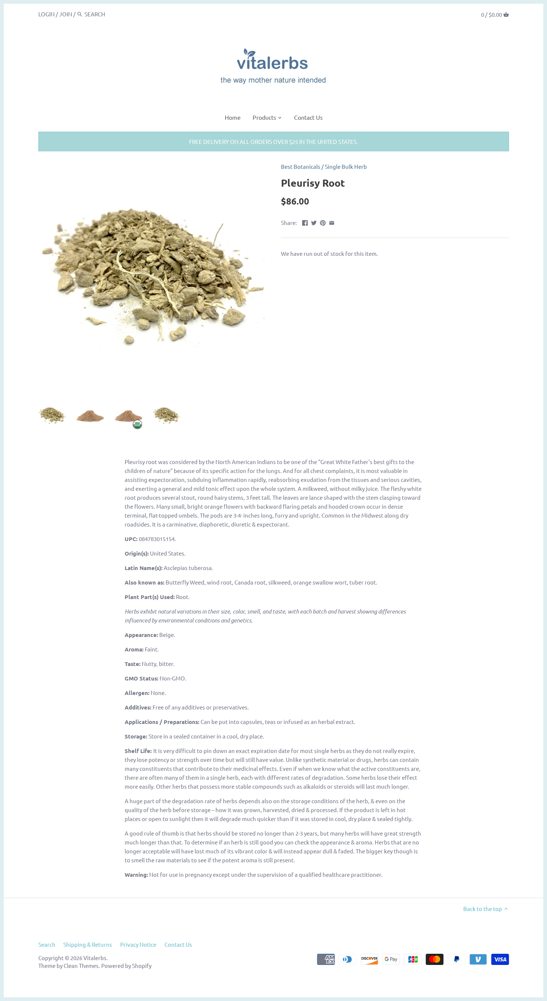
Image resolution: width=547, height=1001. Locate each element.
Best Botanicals (300, 166)
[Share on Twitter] (314, 221)
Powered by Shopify (126, 965)
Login (46, 13)
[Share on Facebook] (305, 221)
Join (65, 13)
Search (46, 944)
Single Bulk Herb (346, 166)
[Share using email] (332, 221)
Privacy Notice (138, 944)
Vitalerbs (94, 957)
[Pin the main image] (323, 221)
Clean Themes (81, 965)
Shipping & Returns (87, 944)
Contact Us (178, 944)
